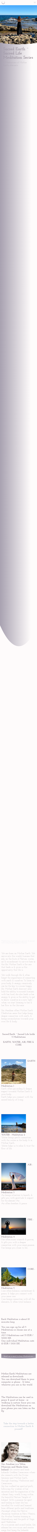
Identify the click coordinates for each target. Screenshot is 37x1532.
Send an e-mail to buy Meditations (18, 1356)
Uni (3, 2)
